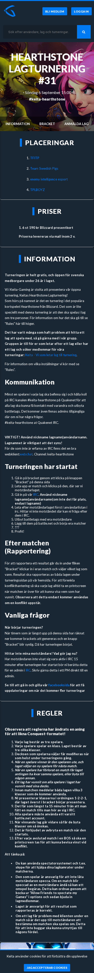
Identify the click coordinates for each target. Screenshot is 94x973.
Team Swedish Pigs (44, 168)
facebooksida (58, 685)
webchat (26, 454)
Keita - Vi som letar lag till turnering (50, 355)
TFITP (34, 158)
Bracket (47, 124)
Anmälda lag (76, 124)
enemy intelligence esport (49, 179)
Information (18, 124)
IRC (35, 495)
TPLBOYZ (37, 190)
